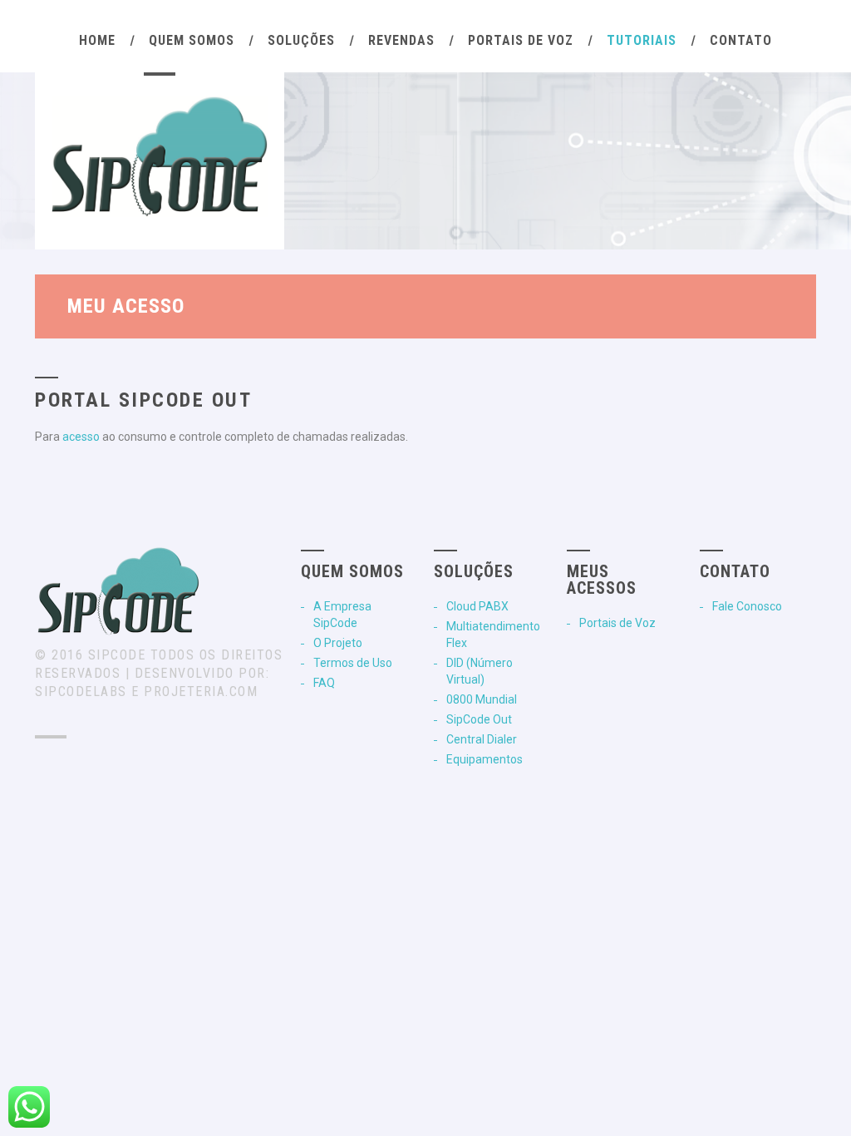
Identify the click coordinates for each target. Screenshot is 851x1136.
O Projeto (337, 642)
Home (97, 40)
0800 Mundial (481, 699)
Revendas (401, 40)
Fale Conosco (747, 606)
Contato (741, 40)
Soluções (301, 40)
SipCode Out (479, 719)
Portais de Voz (520, 40)
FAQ (324, 682)
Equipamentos (484, 759)
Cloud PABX (477, 606)
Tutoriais (641, 40)
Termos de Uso (352, 662)
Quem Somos (191, 40)
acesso (81, 436)
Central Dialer (481, 739)
